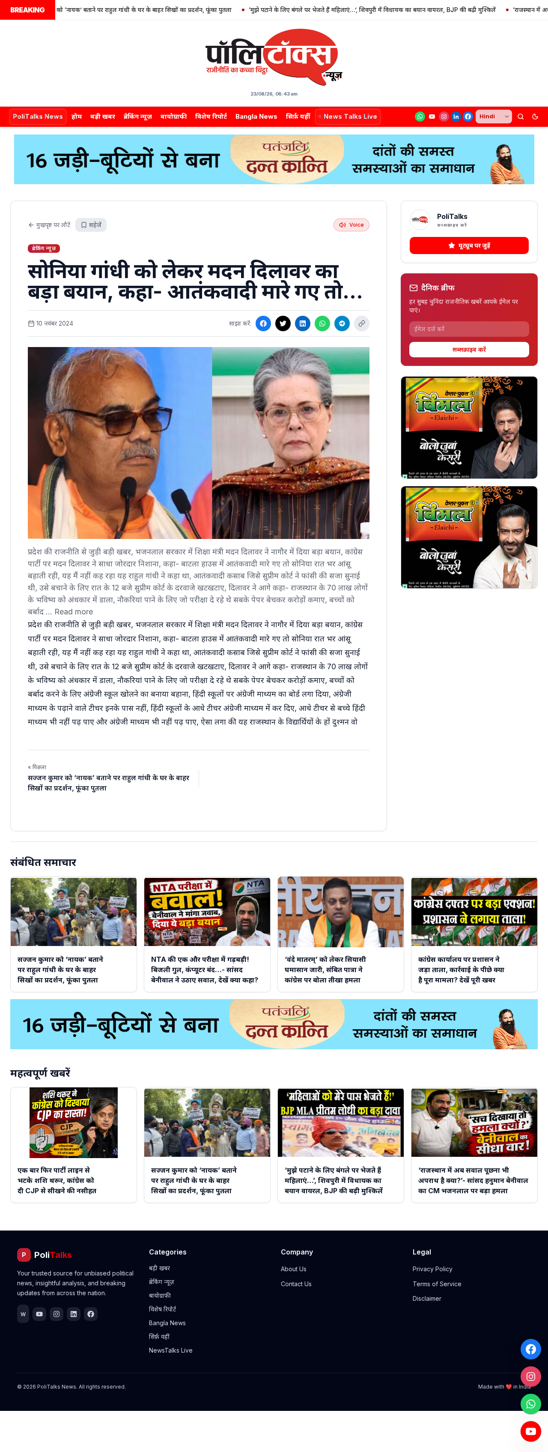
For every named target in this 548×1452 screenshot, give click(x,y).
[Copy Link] (361, 323)
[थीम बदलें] (535, 117)
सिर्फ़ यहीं (298, 116)
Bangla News (256, 116)
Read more (73, 611)
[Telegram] (342, 323)
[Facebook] (468, 116)
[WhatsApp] (420, 116)
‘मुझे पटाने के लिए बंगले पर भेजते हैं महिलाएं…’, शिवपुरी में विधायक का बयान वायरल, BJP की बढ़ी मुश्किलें (340, 9)
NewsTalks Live (171, 1350)
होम (76, 116)
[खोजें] (521, 117)
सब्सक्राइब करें (469, 349)
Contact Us (296, 1283)
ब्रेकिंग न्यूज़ (138, 116)
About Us (294, 1268)
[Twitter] (283, 323)
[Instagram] (444, 116)
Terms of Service (437, 1283)
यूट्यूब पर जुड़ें (474, 245)
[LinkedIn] (456, 116)
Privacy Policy (433, 1268)
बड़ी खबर (102, 116)
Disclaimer (427, 1298)
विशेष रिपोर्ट (211, 116)
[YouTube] (432, 116)
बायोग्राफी (174, 116)
